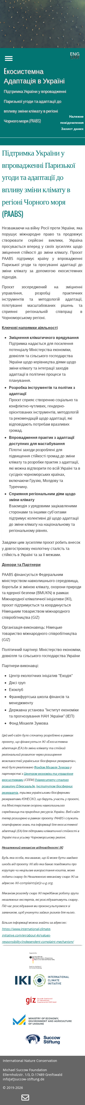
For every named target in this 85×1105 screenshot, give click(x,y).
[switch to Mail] (25, 1100)
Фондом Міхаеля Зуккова (51, 767)
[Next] (74, 29)
